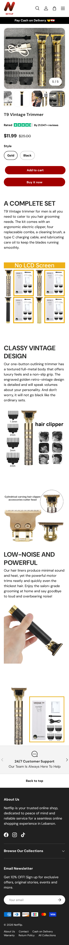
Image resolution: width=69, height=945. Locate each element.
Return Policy (27, 935)
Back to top (34, 781)
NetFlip (18, 924)
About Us (9, 931)
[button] (54, 8)
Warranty (9, 935)
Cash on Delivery (42, 931)
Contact (24, 931)
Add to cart (34, 170)
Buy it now (34, 182)
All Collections (47, 935)
